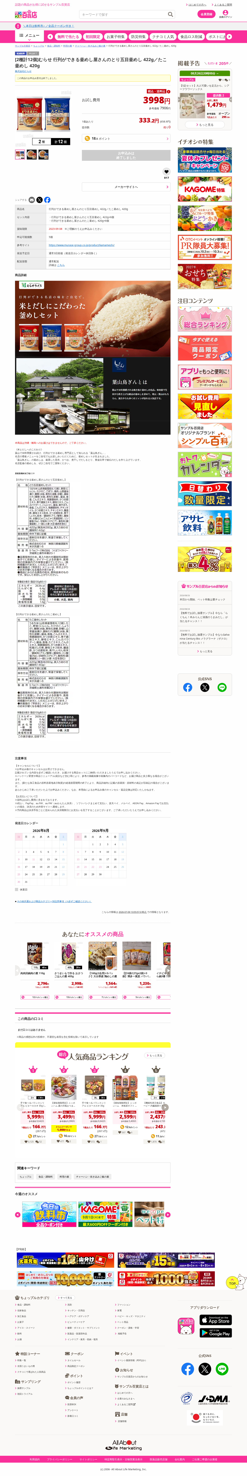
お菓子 (20, 1322)
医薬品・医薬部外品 (77, 1334)
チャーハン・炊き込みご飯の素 (90, 46)
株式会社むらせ (23, 71)
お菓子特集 (116, 36)
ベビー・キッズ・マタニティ (131, 1316)
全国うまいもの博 (26, 1366)
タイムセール (73, 1360)
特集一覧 (21, 1360)
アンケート (72, 1410)
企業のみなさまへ (126, 1399)
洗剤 (69, 1305)
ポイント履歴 (73, 1382)
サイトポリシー (88, 1459)
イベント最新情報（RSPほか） (132, 1360)
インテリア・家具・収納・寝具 (82, 1339)
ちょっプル (38, 46)
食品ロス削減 (191, 36)
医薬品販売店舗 (158, 1459)
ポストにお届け (221, 36)
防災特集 (138, 36)
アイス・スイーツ (26, 1328)
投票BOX (71, 1404)
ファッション (123, 1305)
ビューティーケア (76, 1322)
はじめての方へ (197, 4)
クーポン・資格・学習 (128, 1328)
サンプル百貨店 (22, 46)
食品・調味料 (53, 46)
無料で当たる (68, 36)
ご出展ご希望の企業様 (204, 1459)
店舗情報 (122, 1421)
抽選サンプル (23, 1388)
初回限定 (93, 36)
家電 (119, 1310)
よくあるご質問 (223, 4)
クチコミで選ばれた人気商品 (31, 1372)
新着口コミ (72, 1416)
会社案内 (180, 1459)
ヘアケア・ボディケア (78, 1316)
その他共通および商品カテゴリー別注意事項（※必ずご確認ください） (54, 901)
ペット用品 (122, 1322)
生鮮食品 (21, 1310)
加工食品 (21, 1316)
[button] (50, 36)
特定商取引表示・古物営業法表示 (123, 1459)
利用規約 (35, 1459)
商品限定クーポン (76, 1366)
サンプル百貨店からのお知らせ (132, 1377)
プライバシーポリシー (59, 1459)
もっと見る (156, 1055)
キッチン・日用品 (76, 1310)
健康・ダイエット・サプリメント (83, 1328)
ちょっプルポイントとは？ (80, 1388)
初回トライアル (25, 1394)
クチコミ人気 (163, 36)
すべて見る (66, 1297)
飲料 (19, 1334)
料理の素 (67, 46)
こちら (61, 265)
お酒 (19, 1339)
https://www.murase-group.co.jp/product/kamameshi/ (81, 245)
